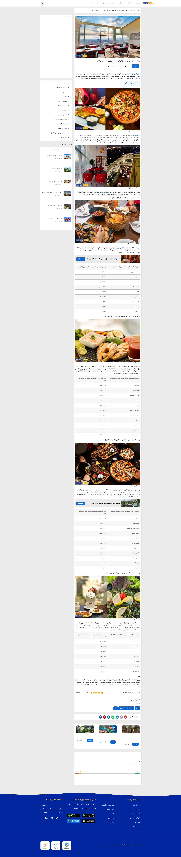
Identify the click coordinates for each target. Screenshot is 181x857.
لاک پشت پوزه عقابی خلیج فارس (109, 736)
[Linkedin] (51, 818)
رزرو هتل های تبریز (48, 57)
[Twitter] (56, 818)
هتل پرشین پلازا (136, 74)
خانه (139, 10)
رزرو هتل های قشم (64, 72)
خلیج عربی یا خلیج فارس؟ (55, 206)
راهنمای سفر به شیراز (64, 53)
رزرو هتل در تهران (134, 135)
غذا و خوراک (64, 128)
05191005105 (44, 806)
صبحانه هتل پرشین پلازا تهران (121, 248)
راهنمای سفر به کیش (64, 39)
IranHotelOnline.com (123, 845)
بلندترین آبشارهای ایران (86, 735)
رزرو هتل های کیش (64, 43)
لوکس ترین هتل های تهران (100, 192)
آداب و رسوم (63, 88)
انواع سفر (64, 97)
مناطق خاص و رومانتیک (60, 133)
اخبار (66, 92)
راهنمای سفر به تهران (64, 24)
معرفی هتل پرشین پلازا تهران (131, 490)
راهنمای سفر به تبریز (48, 53)
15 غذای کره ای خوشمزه (55, 182)
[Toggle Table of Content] (136, 83)
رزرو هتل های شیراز (64, 57)
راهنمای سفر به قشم (64, 68)
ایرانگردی (129, 3)
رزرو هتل (137, 3)
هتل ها (133, 10)
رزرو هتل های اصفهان (48, 43)
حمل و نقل (64, 110)
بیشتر (92, 3)
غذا (115, 708)
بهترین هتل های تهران (125, 625)
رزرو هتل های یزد (48, 72)
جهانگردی (120, 3)
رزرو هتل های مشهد (48, 28)
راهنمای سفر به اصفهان (48, 39)
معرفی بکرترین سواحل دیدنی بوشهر (52, 193)
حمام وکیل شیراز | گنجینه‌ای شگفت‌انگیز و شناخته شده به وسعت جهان (131, 737)
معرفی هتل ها (101, 3)
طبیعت (113, 742)
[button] (42, 3)
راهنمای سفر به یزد (48, 68)
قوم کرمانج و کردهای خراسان (54, 218)
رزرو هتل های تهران (64, 28)
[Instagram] (46, 818)
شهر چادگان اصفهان (56, 169)
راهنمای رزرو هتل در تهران (126, 708)
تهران (137, 708)
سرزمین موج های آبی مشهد (54, 156)
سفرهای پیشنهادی (61, 119)
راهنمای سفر (112, 3)
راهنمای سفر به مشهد (48, 24)
